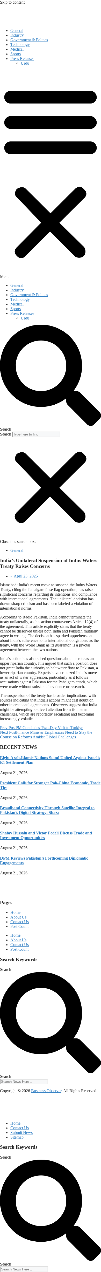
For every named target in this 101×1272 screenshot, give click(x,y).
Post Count (19, 926)
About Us (18, 917)
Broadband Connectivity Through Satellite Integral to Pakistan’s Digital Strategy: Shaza (47, 810)
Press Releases (22, 58)
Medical (17, 49)
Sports (15, 54)
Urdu (25, 63)
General (16, 30)
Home (15, 912)
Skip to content (12, 2)
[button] (50, 174)
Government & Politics (29, 40)
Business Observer (46, 1091)
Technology (20, 44)
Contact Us (19, 922)
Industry (17, 35)
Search (5, 434)
